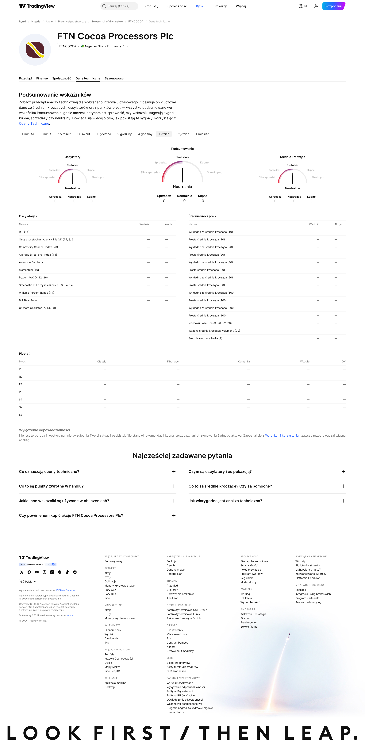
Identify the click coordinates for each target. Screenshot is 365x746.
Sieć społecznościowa (254, 561)
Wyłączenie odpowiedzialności (186, 687)
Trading (245, 593)
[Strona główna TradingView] (37, 6)
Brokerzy (220, 6)
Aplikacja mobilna (115, 682)
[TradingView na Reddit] (75, 572)
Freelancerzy (248, 622)
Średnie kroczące (201, 216)
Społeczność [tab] (61, 78)
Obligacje (110, 581)
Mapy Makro (112, 666)
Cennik (171, 565)
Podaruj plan (174, 573)
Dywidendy (112, 638)
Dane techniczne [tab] (88, 78)
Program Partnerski (307, 598)
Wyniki (109, 634)
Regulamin (246, 578)
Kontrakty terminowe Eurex (183, 614)
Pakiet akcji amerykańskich (184, 618)
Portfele (109, 654)
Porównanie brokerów (180, 593)
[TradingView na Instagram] (44, 572)
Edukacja (246, 598)
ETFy (108, 577)
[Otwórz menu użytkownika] (316, 6)
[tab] (27, 134)
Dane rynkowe (176, 569)
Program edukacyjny (308, 602)
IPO (107, 642)
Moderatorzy (248, 582)
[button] (161, 6)
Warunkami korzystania (282, 435)
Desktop (110, 687)
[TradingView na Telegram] (59, 572)
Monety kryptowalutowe (120, 585)
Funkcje (171, 561)
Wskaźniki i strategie (253, 614)
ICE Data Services (65, 590)
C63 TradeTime (176, 671)
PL (306, 6)
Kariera (171, 646)
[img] (123, 46)
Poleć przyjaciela (251, 569)
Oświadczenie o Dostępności (185, 699)
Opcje (108, 662)
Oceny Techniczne (34, 123)
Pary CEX (110, 589)
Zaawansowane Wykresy (310, 573)
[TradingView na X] (21, 572)
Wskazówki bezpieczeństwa (184, 703)
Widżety (300, 561)
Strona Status (175, 712)
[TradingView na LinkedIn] (52, 572)
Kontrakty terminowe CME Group (187, 609)
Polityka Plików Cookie (181, 695)
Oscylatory (27, 216)
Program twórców (251, 573)
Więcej (241, 6)
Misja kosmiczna (177, 634)
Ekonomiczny (113, 630)
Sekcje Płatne (248, 626)
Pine (107, 598)
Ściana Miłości (249, 565)
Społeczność (177, 6)
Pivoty (23, 353)
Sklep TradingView (178, 662)
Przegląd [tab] (25, 78)
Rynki (200, 6)
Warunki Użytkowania (180, 682)
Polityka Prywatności (180, 691)
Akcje (108, 573)
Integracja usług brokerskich (313, 593)
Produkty (151, 6)
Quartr (70, 615)
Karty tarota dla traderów (182, 666)
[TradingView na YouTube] (37, 572)
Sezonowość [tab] (114, 78)
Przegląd (172, 585)
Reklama (300, 589)
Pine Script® (112, 671)
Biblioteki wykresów (307, 565)
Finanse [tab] (42, 78)
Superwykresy (113, 561)
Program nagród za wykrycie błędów (190, 708)
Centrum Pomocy (177, 642)
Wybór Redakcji (250, 602)
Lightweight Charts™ (308, 569)
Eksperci (245, 618)
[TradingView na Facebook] (29, 572)
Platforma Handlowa (308, 578)
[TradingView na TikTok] (67, 572)
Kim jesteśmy (175, 630)
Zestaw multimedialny (180, 650)
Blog (169, 638)
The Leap (173, 598)
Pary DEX (110, 593)
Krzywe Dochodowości (119, 658)
